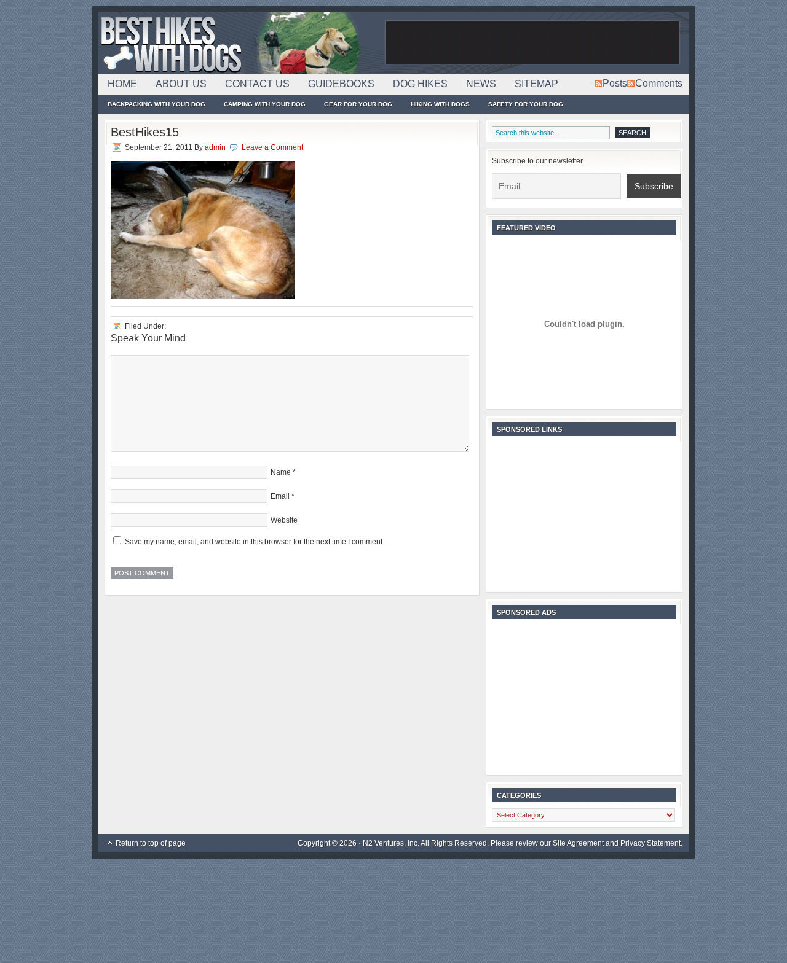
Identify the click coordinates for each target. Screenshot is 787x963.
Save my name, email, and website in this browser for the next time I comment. (254, 541)
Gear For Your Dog (358, 104)
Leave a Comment (272, 147)
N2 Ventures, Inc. (391, 843)
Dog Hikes (420, 84)
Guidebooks (341, 84)
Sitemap (536, 84)
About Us (181, 84)
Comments (658, 83)
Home (122, 84)
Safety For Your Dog (525, 104)
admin (215, 147)
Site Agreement (578, 843)
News (481, 84)
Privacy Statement (650, 843)
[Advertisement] (532, 43)
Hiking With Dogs (440, 104)
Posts (615, 83)
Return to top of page (151, 843)
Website (284, 520)
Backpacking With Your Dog (156, 104)
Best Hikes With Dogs (239, 43)
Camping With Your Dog (265, 104)
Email (280, 496)
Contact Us (257, 84)
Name (281, 472)
